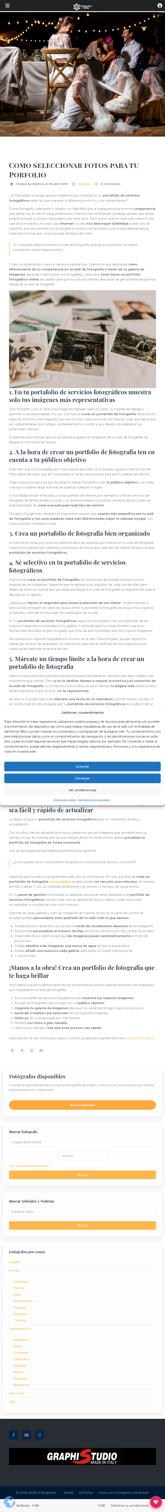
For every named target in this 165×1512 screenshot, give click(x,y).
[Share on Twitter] (22, 1050)
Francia (18, 1288)
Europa (14, 1270)
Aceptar (82, 766)
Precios (67, 1156)
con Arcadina (60, 882)
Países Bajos (23, 1301)
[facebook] (13, 1435)
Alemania (20, 1281)
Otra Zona (16, 1393)
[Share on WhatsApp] (31, 1050)
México (18, 1372)
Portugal (19, 1307)
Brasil (17, 1346)
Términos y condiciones (129, 1505)
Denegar (82, 778)
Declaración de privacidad (93, 799)
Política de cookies (64, 799)
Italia (17, 1294)
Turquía (19, 1320)
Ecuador (19, 1365)
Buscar (82, 1175)
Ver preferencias (82, 790)
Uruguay (19, 1378)
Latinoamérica (20, 1328)
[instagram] (39, 1435)
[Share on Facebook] (12, 1050)
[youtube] (26, 1435)
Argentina (21, 1339)
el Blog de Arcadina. (140, 1038)
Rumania (20, 1313)
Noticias (84, 184)
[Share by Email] (41, 1050)
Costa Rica (21, 1359)
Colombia (20, 1352)
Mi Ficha (86, 1493)
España (14, 1262)
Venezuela (21, 1385)
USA (12, 1401)
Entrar (69, 1493)
